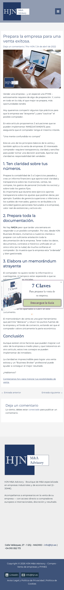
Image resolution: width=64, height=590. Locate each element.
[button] (41, 286)
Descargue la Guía (42, 303)
